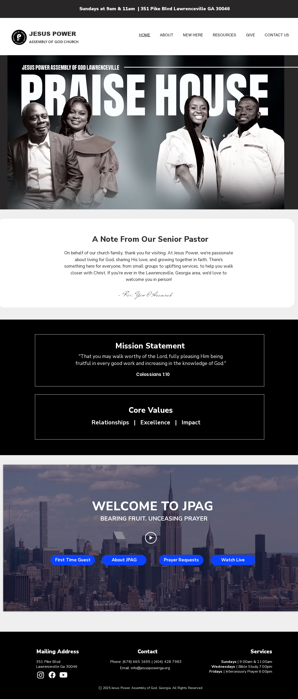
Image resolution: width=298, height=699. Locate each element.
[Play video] (151, 538)
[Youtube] (63, 674)
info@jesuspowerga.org (150, 668)
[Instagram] (40, 674)
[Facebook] (52, 674)
